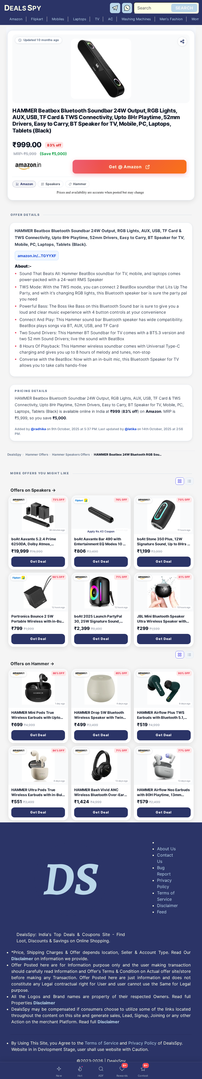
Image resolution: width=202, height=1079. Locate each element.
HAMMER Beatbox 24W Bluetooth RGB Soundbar (128, 454)
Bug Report (164, 871)
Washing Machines (136, 19)
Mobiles (58, 19)
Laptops (79, 19)
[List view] (189, 481)
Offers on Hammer (32, 663)
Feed (161, 911)
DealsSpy (14, 454)
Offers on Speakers (33, 490)
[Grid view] (179, 481)
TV (97, 19)
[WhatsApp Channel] (127, 7)
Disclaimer (167, 905)
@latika (131, 429)
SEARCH (184, 8)
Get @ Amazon (126, 166)
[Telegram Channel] (116, 7)
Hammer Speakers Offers (71, 454)
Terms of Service (166, 896)
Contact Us (165, 858)
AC (110, 19)
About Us (166, 848)
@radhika (38, 429)
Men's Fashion (171, 19)
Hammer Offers (37, 454)
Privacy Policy (164, 883)
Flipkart (37, 19)
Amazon (15, 19)
